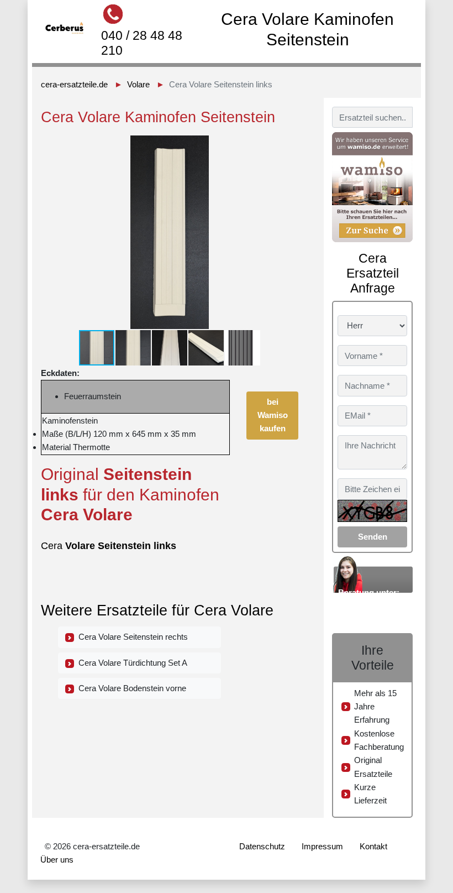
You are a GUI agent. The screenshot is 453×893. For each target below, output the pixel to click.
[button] (288, 145)
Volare (138, 84)
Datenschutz (262, 846)
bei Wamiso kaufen (272, 415)
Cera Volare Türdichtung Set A (130, 662)
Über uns (56, 859)
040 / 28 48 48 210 (141, 43)
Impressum (322, 846)
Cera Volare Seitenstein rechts (131, 636)
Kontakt (373, 846)
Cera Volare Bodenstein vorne (130, 688)
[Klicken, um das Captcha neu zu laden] (372, 511)
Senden (372, 536)
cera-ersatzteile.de (74, 84)
